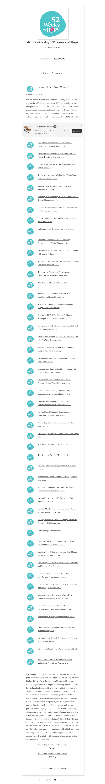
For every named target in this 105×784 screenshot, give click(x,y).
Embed (63, 768)
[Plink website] (55, 780)
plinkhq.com (61, 780)
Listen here (76, 131)
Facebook (55, 768)
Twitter (47, 768)
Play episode (72, 117)
